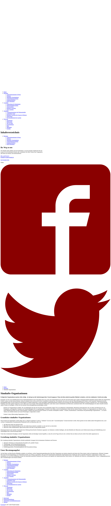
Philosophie (9, 122)
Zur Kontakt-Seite (5, 160)
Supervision (9, 116)
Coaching (6, 102)
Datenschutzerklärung (9, 499)
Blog (8, 126)
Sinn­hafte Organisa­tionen (13, 97)
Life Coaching (10, 109)
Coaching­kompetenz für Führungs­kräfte (16, 112)
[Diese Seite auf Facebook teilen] (55, 274)
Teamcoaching (10, 107)
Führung (9, 96)
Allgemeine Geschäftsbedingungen (12, 500)
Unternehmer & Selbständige (13, 104)
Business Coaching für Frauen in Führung (17, 115)
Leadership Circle (11, 113)
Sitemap (5, 502)
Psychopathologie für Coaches (14, 117)
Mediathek (9, 127)
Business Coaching (11, 108)
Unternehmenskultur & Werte (14, 94)
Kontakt (8, 128)
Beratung (6, 93)
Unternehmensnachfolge (12, 98)
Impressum (6, 498)
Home (5, 92)
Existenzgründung (11, 100)
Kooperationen (10, 124)
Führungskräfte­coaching (12, 105)
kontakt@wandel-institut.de (7, 157)
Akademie (6, 111)
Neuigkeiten (9, 120)
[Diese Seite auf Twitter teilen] (55, 384)
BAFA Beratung (10, 101)
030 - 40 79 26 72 (5, 156)
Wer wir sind (10, 123)
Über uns (6, 119)
